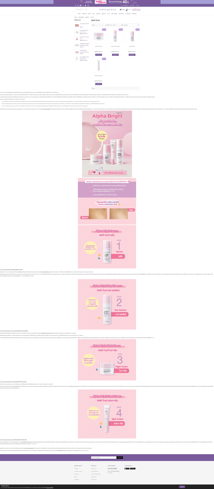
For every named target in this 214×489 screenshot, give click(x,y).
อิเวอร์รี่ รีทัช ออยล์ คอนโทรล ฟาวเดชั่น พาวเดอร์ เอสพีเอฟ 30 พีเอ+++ (84, 52)
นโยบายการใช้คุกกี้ (49, 487)
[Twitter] (83, 5)
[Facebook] (75, 5)
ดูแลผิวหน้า (87, 17)
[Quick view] (104, 42)
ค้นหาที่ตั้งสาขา (76, 474)
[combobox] (81, 9)
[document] (107, 486)
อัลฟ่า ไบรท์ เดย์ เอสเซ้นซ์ (115, 46)
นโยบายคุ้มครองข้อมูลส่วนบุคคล (96, 474)
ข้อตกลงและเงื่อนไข (94, 476)
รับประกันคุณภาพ (93, 479)
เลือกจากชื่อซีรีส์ (81, 17)
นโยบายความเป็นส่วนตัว (94, 471)
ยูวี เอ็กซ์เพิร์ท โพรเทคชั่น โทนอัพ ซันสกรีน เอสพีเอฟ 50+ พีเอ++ (84, 45)
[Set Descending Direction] (138, 25)
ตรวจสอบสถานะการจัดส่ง (78, 471)
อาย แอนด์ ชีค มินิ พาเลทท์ (84, 24)
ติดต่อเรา (75, 476)
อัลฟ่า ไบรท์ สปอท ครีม (99, 75)
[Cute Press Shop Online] (107, 9)
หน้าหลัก (75, 17)
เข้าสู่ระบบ (137, 5)
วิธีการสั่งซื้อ (76, 468)
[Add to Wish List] (104, 39)
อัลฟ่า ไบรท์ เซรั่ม (132, 46)
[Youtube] (80, 5)
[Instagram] (78, 5)
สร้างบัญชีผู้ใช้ (132, 5)
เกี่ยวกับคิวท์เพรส (93, 468)
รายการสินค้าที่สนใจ (125, 5)
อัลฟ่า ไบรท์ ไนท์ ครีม (98, 46)
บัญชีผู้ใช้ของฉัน (76, 479)
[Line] (85, 5)
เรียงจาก (122, 25)
